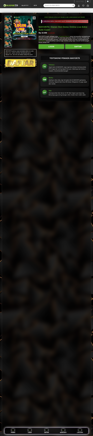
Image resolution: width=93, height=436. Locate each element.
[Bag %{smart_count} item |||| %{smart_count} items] (88, 5)
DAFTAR (78, 47)
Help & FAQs (80, 1)
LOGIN (51, 47)
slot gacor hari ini (63, 36)
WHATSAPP (63, 432)
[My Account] (78, 5)
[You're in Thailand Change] (88, 1)
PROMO (13, 432)
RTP (35, 5)
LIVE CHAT (80, 432)
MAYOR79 (42, 41)
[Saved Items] (83, 5)
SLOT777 (25, 5)
